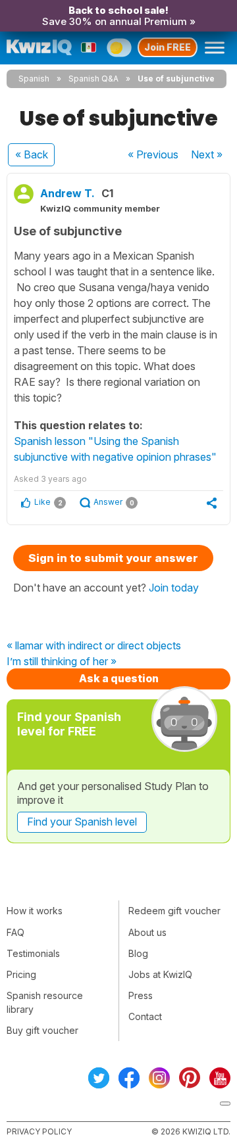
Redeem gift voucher (174, 910)
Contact (145, 1016)
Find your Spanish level (82, 821)
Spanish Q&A (93, 78)
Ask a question (119, 678)
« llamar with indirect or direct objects (94, 646)
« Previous (153, 154)
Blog (138, 953)
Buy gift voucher (42, 1030)
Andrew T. (67, 193)
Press (140, 995)
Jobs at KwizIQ (160, 974)
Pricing (21, 974)
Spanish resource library (45, 1002)
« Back (31, 154)
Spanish (33, 78)
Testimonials (33, 953)
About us (147, 932)
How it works (35, 910)
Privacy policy (39, 1131)
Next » (207, 154)
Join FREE (167, 47)
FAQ (15, 932)
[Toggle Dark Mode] (119, 47)
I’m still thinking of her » (62, 662)
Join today (174, 587)
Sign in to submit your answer (113, 558)
